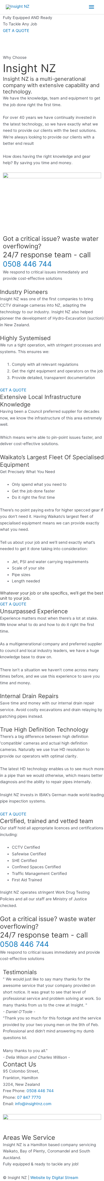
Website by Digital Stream (54, 1177)
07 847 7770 (29, 1097)
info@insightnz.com (33, 1103)
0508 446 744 (27, 264)
